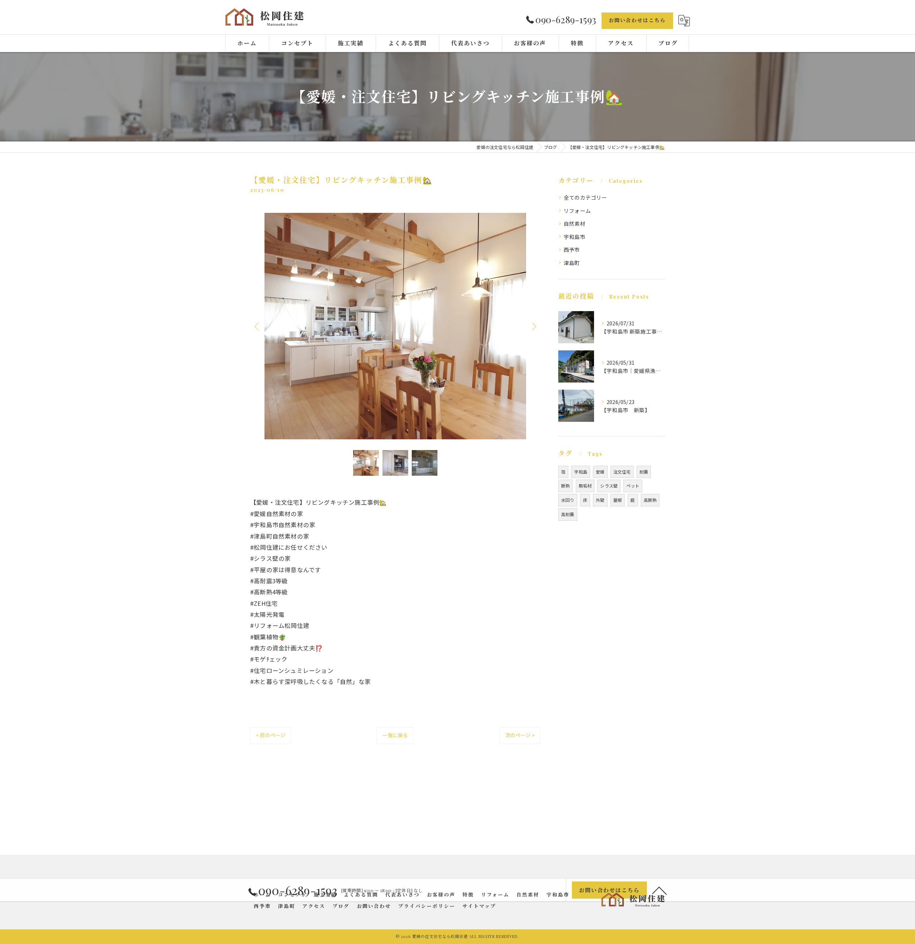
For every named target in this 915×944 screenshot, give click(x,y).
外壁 (600, 500)
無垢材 (585, 486)
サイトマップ (479, 906)
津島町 (572, 262)
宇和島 (580, 472)
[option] (395, 326)
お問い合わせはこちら (637, 20)
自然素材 (574, 223)
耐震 (643, 472)
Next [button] (533, 326)
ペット (632, 486)
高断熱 (650, 500)
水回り (567, 500)
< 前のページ (270, 735)
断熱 (565, 486)
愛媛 (600, 472)
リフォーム (577, 210)
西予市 (572, 249)
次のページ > (520, 735)
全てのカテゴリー (585, 197)
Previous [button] (257, 326)
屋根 (617, 500)
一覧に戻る (395, 735)
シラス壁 (609, 486)
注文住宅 (622, 472)
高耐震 (567, 514)
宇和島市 (574, 236)
